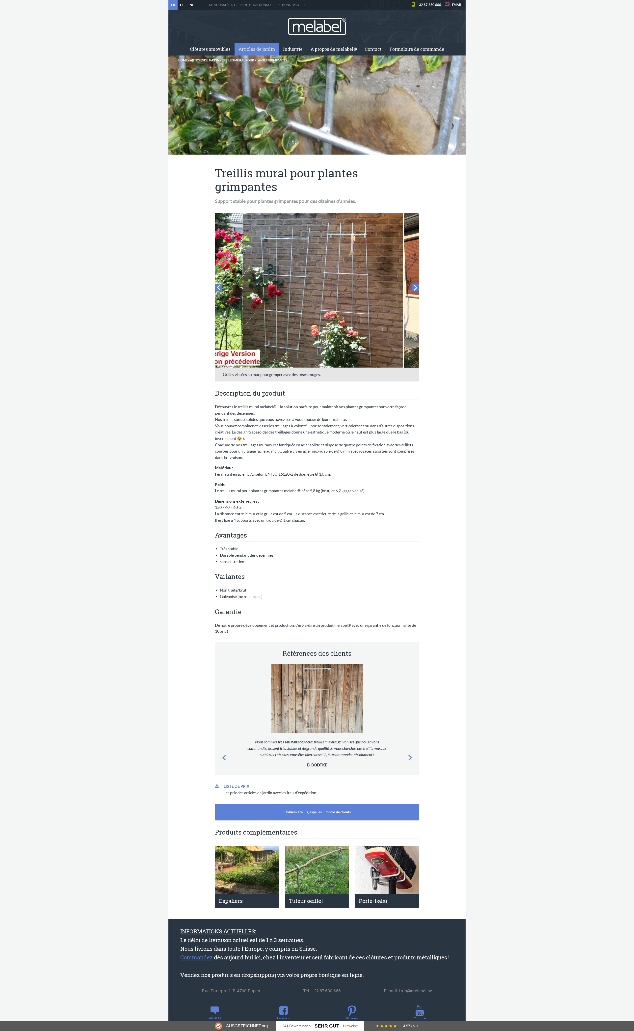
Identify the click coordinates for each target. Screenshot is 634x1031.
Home (182, 60)
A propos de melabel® (334, 49)
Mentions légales (223, 4)
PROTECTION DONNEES (256, 4)
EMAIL (457, 5)
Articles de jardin (256, 49)
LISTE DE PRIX (236, 786)
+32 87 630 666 (429, 5)
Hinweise (350, 1026)
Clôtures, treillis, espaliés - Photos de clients (317, 812)
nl (191, 5)
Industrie (293, 49)
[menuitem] (210, 49)
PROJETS (299, 4)
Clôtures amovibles (210, 49)
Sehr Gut (327, 1026)
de (182, 5)
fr (173, 5)
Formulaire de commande (417, 49)
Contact (373, 49)
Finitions (283, 4)
